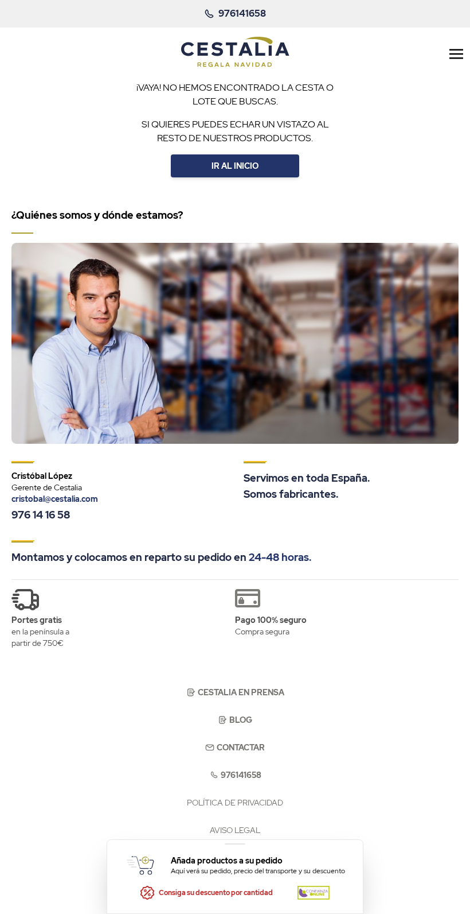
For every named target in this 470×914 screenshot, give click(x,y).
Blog (240, 720)
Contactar (241, 747)
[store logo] (235, 52)
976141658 (241, 775)
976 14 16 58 (40, 514)
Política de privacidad (235, 802)
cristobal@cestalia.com (54, 499)
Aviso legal (235, 830)
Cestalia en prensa (241, 692)
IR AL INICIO (234, 166)
